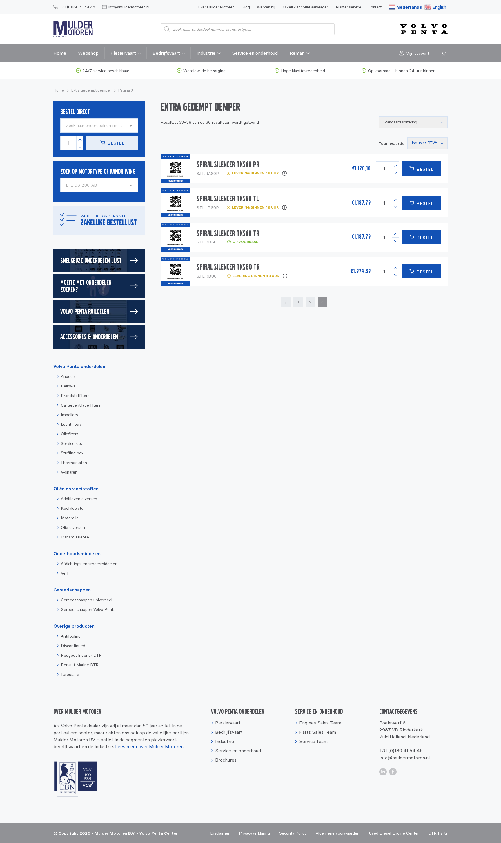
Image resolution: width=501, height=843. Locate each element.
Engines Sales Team (320, 723)
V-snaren (69, 471)
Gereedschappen (72, 590)
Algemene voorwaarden (338, 833)
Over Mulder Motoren (216, 7)
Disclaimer (220, 833)
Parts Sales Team (317, 732)
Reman (297, 53)
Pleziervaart (123, 53)
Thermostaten (74, 462)
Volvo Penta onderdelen (79, 366)
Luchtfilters (71, 424)
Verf (64, 573)
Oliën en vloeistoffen (76, 488)
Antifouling (71, 635)
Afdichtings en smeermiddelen (89, 563)
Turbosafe (70, 674)
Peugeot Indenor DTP (81, 655)
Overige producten (74, 626)
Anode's (68, 376)
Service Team (313, 741)
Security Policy (292, 833)
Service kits (71, 443)
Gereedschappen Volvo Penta (88, 609)
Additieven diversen (79, 498)
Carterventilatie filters (81, 405)
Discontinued (73, 645)
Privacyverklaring (254, 833)
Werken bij (266, 7)
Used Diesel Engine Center (394, 833)
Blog (246, 7)
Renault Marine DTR (80, 664)
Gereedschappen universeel (86, 599)
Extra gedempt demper (91, 90)
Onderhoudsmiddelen (77, 553)
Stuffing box (72, 452)
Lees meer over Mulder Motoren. (149, 746)
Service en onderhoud (255, 53)
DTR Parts (438, 833)
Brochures (226, 760)
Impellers (69, 414)
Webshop (88, 53)
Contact (375, 7)
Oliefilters (70, 433)
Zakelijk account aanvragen (305, 7)
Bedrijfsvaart (166, 53)
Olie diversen (73, 527)
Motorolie (70, 517)
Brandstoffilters (75, 395)
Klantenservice (348, 7)
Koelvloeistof (73, 508)
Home (59, 53)
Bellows (68, 385)
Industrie (206, 53)
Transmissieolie (75, 536)
